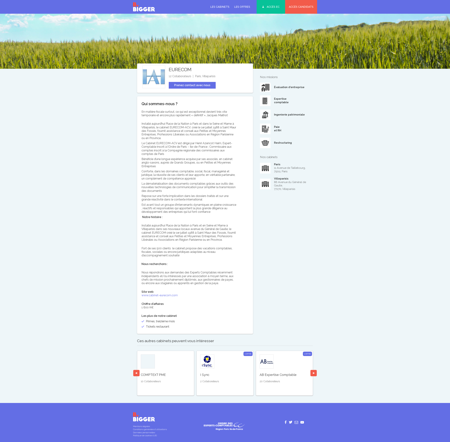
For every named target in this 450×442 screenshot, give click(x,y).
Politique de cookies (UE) (145, 435)
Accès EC (273, 6)
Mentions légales (141, 426)
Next (313, 373)
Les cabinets (219, 6)
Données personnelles (144, 432)
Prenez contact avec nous (192, 85)
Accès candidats (301, 6)
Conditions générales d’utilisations (150, 429)
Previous (136, 373)
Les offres (242, 6)
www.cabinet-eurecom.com (160, 295)
